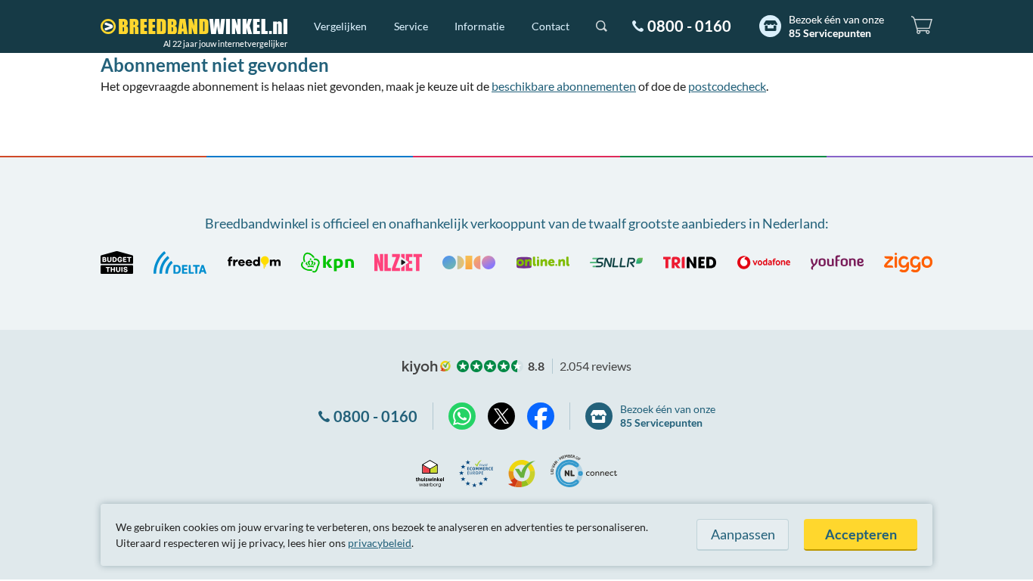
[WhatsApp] (462, 416)
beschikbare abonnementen (564, 86)
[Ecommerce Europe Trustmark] (476, 471)
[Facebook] (540, 416)
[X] (501, 416)
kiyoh (426, 367)
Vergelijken (340, 26)
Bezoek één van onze (836, 26)
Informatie (479, 26)
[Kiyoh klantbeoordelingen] (521, 471)
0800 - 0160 (689, 26)
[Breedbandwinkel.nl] (194, 26)
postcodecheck (727, 86)
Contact (550, 26)
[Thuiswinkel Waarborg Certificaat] (430, 471)
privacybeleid (379, 542)
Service (411, 26)
